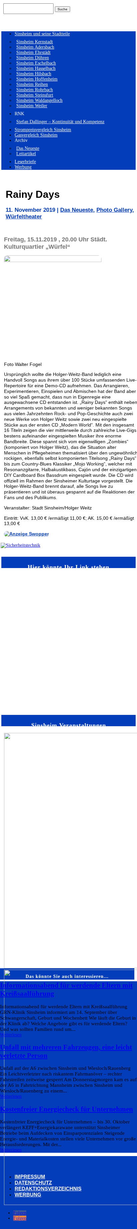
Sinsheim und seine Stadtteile (42, 33)
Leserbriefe (25, 161)
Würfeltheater (24, 216)
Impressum (30, 1176)
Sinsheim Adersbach (35, 47)
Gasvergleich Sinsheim (36, 135)
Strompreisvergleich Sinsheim (43, 129)
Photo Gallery (114, 210)
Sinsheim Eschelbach (36, 63)
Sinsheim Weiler (31, 105)
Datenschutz (33, 1182)
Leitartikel (26, 153)
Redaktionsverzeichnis (48, 1188)
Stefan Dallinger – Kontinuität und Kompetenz (60, 121)
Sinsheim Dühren (32, 57)
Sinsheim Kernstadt (34, 41)
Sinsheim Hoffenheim (37, 79)
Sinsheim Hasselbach (36, 68)
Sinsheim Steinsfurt (34, 95)
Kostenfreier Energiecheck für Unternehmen (66, 1109)
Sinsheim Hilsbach (33, 73)
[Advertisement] (68, 641)
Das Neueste (27, 148)
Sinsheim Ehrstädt (33, 52)
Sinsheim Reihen (32, 84)
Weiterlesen (11, 1034)
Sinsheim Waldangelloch (39, 100)
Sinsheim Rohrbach (34, 89)
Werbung (23, 166)
